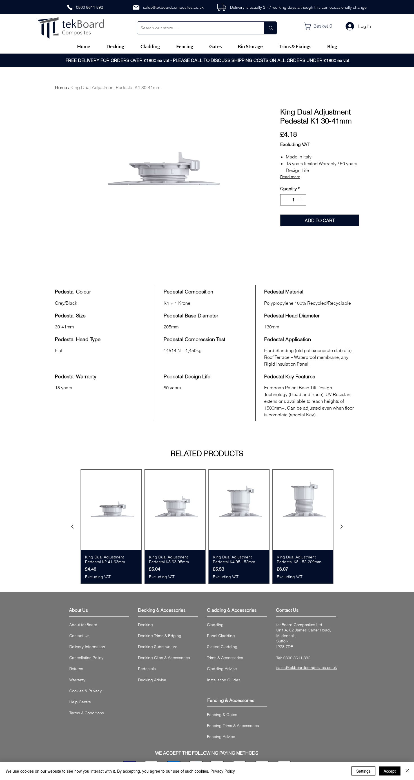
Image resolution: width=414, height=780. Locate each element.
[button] (320, 26)
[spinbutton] (293, 200)
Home (61, 87)
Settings (363, 771)
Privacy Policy (222, 771)
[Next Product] (341, 526)
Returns (76, 668)
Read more (290, 176)
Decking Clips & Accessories (164, 657)
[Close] (407, 770)
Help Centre (80, 701)
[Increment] (301, 200)
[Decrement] (285, 200)
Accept (390, 771)
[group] (207, 526)
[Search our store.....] (270, 28)
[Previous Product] (72, 526)
